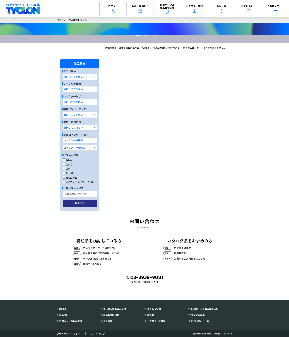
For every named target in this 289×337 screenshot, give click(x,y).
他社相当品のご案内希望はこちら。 (102, 253)
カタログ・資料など (157, 321)
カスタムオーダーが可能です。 (100, 248)
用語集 (150, 314)
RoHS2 (69, 173)
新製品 (69, 159)
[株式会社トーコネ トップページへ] (23, 8)
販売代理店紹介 (140, 6)
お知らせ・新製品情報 (70, 321)
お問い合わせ (248, 6)
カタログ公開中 (182, 248)
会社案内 (107, 321)
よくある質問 (154, 308)
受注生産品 (71, 177)
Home (62, 308)
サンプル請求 (198, 314)
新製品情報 (180, 253)
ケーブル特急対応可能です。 (98, 258)
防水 (68, 168)
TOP (58, 20)
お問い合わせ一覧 (200, 321)
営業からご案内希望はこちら (189, 258)
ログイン (113, 6)
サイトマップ (97, 333)
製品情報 (63, 314)
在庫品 (69, 164)
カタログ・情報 (194, 6)
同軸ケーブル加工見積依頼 (167, 6)
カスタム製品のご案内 (114, 308)
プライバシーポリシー (69, 333)
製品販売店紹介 (111, 314)
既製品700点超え (92, 264)
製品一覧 (221, 6)
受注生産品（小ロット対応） (80, 182)
